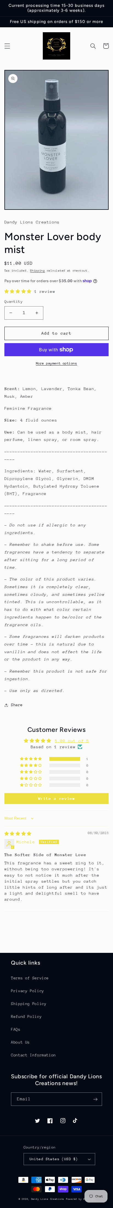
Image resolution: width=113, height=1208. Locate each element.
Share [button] (17, 705)
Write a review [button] (56, 798)
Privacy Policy (27, 991)
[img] (18, 833)
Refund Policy (26, 1016)
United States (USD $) (54, 1159)
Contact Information (33, 1055)
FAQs (16, 1029)
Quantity (13, 301)
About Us (20, 1042)
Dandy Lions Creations (47, 1199)
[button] (7, 46)
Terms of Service (30, 978)
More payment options (56, 363)
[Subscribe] (95, 1099)
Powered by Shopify (80, 1199)
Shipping (37, 270)
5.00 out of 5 (72, 740)
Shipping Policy (28, 1003)
